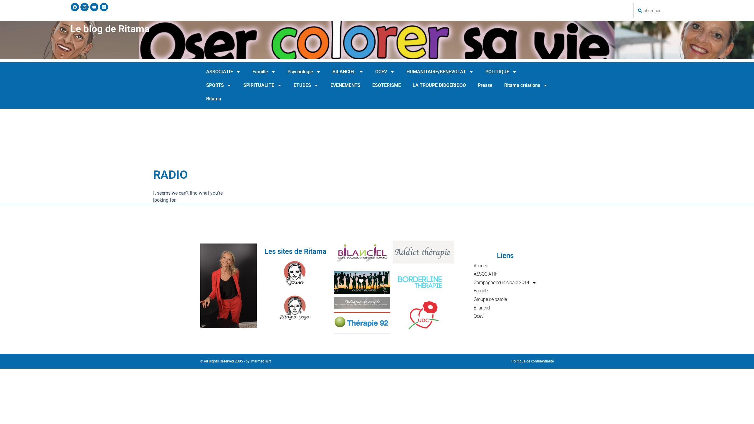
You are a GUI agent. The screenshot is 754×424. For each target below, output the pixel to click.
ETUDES (302, 85)
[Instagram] (84, 7)
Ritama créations (522, 85)
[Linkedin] (104, 7)
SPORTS (215, 85)
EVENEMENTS (345, 85)
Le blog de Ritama (110, 28)
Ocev (478, 316)
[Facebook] (75, 7)
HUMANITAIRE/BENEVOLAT (436, 71)
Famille (260, 71)
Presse (485, 85)
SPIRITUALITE (258, 85)
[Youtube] (94, 7)
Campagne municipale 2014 (501, 282)
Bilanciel (482, 308)
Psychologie (300, 71)
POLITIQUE (497, 71)
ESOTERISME (386, 85)
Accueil (481, 266)
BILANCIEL (344, 71)
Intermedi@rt (260, 361)
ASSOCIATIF (219, 71)
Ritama (213, 99)
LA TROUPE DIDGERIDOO (439, 85)
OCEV (381, 71)
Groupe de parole (490, 299)
